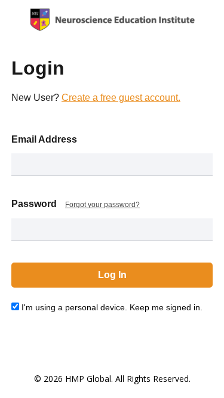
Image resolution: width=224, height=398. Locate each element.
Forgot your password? (102, 204)
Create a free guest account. (121, 97)
